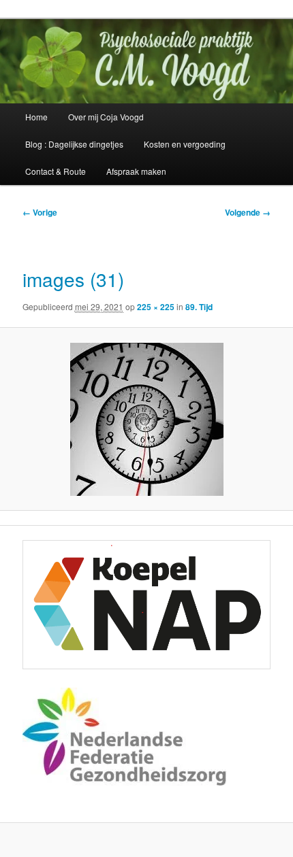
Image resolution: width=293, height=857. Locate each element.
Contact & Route (55, 171)
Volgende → (248, 212)
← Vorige (39, 212)
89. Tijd (199, 307)
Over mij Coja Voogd (106, 116)
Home (36, 116)
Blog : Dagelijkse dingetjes (74, 144)
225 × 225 (155, 307)
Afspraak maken (136, 171)
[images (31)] (146, 419)
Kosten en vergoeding (185, 144)
